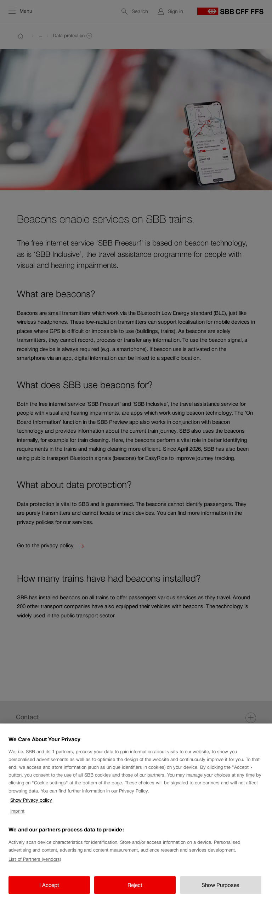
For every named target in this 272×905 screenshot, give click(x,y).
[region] (136, 814)
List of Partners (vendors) (34, 859)
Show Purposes (220, 885)
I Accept (49, 885)
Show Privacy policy (31, 800)
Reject (135, 885)
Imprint (17, 811)
